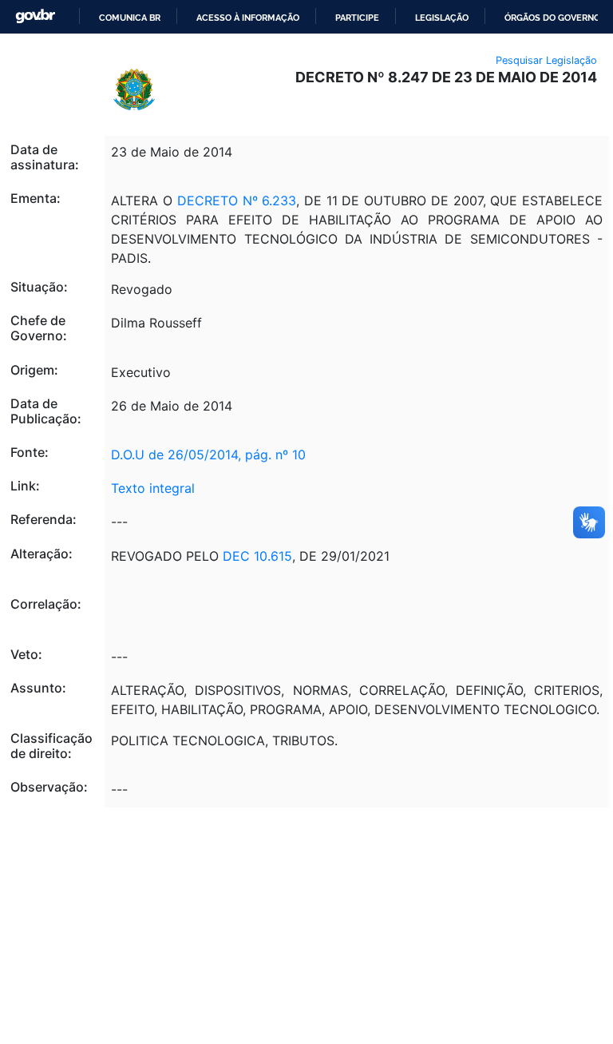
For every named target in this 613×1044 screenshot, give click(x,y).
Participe (357, 17)
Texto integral (153, 488)
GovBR (35, 16)
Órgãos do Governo (552, 17)
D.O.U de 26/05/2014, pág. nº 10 (208, 454)
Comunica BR (129, 17)
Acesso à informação (247, 17)
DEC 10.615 (257, 556)
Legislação (442, 17)
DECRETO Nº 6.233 (234, 200)
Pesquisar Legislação (546, 60)
